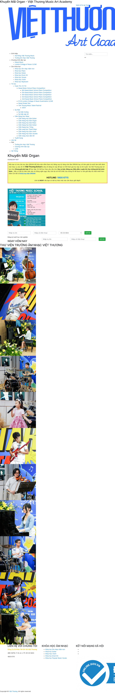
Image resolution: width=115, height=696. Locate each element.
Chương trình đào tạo (22, 146)
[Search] (85, 57)
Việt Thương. (13, 691)
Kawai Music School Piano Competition (31, 88)
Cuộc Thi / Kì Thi (20, 86)
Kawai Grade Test (24, 103)
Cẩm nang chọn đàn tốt (26, 136)
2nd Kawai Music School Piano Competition (37, 99)
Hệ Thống (14, 151)
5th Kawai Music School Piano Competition (36, 92)
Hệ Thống (86, 5)
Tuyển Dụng (19, 138)
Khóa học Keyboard (21, 82)
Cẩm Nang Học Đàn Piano (27, 123)
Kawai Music (19, 62)
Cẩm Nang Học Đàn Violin (27, 131)
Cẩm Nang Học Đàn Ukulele (27, 134)
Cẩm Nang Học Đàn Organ (27, 121)
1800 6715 (79, 5)
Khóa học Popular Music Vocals (56, 658)
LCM (16, 149)
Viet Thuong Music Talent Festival (29, 105)
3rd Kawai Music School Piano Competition (36, 97)
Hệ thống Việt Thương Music (24, 56)
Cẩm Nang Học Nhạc (22, 116)
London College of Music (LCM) (26, 64)
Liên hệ (13, 140)
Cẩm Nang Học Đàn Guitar (27, 118)
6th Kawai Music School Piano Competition (36, 90)
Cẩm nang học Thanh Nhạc (27, 129)
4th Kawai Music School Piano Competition (36, 95)
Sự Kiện (17, 110)
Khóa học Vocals (20, 77)
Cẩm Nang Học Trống (25, 127)
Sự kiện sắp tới (23, 114)
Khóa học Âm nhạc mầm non (24, 69)
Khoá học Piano (20, 71)
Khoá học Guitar (20, 73)
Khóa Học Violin (20, 79)
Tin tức (13, 84)
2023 (24, 108)
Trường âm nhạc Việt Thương (25, 58)
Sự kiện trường (23, 112)
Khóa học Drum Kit (21, 75)
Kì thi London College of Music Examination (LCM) (35, 101)
